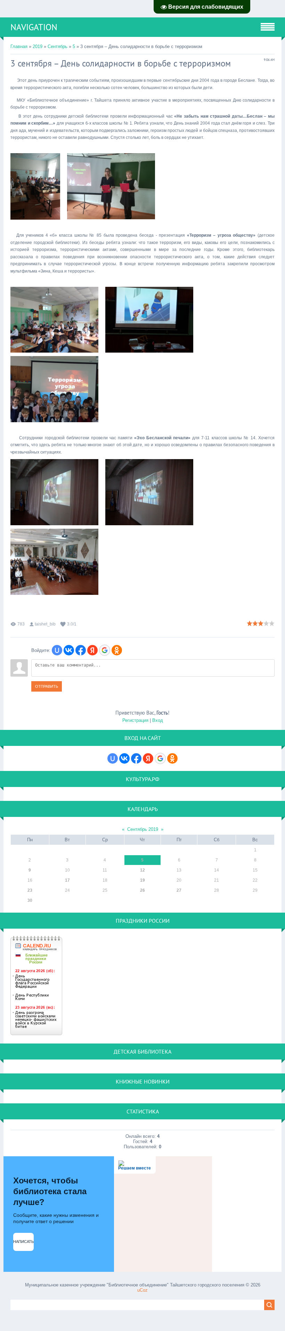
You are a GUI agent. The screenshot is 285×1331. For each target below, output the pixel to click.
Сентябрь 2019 (142, 829)
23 (29, 890)
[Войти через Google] (104, 650)
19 (142, 880)
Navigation (33, 27)
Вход (157, 720)
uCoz (142, 1290)
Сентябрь (57, 46)
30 (29, 900)
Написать (23, 1241)
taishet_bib (45, 624)
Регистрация (135, 720)
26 (142, 890)
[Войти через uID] (57, 650)
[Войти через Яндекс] (92, 650)
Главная (18, 46)
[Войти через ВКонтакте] (69, 650)
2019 (37, 46)
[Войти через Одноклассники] (117, 650)
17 (67, 880)
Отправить (46, 686)
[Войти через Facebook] (80, 650)
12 (142, 870)
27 (179, 890)
